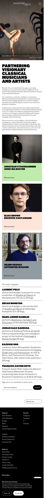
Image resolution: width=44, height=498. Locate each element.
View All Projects (7, 418)
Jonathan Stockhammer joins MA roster (20, 167)
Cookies (4, 434)
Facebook (26, 418)
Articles (4, 421)
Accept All (18, 493)
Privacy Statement (8, 439)
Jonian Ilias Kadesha (15, 328)
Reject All (7, 493)
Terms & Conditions (8, 437)
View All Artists (7, 416)
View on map (6, 462)
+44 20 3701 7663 (7, 465)
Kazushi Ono (10, 344)
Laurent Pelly (11, 289)
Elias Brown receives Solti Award (18, 216)
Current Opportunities (9, 429)
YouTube (26, 423)
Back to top (30, 401)
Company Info (6, 442)
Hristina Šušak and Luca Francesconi (21, 351)
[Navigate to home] (22, 3)
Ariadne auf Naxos (24, 295)
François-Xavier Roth (16, 365)
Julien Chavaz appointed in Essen (16, 266)
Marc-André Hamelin (15, 316)
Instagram (26, 416)
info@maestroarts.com (9, 468)
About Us (5, 426)
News (4, 423)
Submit (37, 387)
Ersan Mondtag (12, 303)
